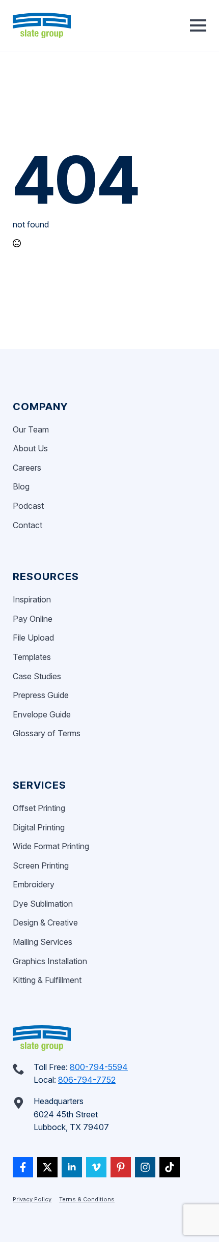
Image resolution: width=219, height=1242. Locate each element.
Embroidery (33, 884)
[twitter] (47, 1167)
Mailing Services (42, 942)
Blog (21, 486)
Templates (32, 657)
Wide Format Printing (51, 846)
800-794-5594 (99, 1067)
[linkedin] (72, 1167)
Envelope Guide (42, 714)
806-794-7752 (87, 1080)
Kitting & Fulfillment (47, 980)
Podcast (28, 506)
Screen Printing (41, 865)
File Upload (33, 637)
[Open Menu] (198, 25)
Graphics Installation (50, 961)
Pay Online (32, 619)
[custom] (23, 1167)
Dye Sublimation (43, 904)
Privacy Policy (32, 1199)
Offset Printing (39, 808)
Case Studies (37, 676)
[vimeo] (96, 1167)
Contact (27, 525)
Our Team (31, 429)
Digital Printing (39, 827)
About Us (30, 448)
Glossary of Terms (46, 733)
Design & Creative (45, 922)
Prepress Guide (41, 695)
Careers (27, 468)
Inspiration (32, 599)
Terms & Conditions (87, 1199)
